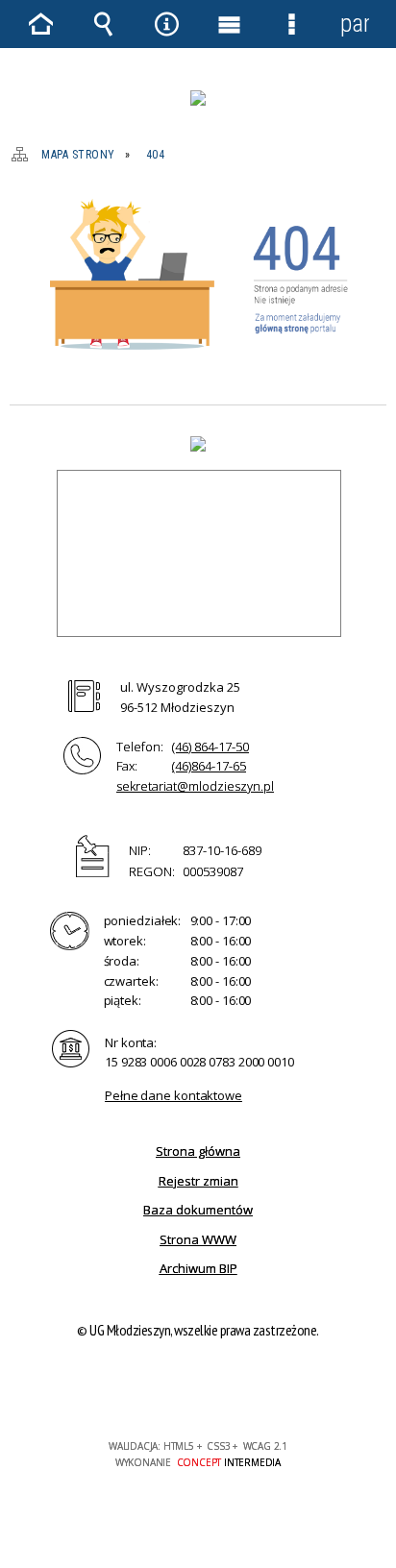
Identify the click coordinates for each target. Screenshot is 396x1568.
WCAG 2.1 (256, 1390)
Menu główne (229, 24)
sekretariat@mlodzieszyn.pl (195, 786)
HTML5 (167, 1391)
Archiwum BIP (198, 1268)
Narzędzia (166, 24)
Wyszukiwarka (103, 24)
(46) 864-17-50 (210, 746)
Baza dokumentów (198, 1209)
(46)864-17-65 (209, 765)
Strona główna (198, 1151)
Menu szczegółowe (292, 24)
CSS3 (196, 1391)
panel (354, 23)
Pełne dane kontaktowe (173, 1095)
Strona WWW (198, 1239)
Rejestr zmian (198, 1180)
